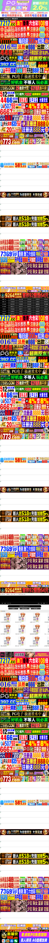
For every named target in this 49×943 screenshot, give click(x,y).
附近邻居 (12, 304)
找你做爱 (29, 304)
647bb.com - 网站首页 (11, 19)
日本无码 (29, 299)
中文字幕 (21, 301)
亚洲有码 (38, 299)
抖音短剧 (12, 309)
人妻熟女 (38, 301)
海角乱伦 (29, 311)
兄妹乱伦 (21, 313)
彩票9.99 (38, 306)
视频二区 (4, 301)
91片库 (37, 309)
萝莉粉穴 (46, 311)
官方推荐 (4, 306)
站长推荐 (4, 304)
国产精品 (12, 299)
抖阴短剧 (46, 313)
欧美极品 (46, 299)
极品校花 (38, 313)
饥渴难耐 (21, 304)
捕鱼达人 (12, 306)
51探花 (29, 309)
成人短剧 (29, 313)
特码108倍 (24, 608)
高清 (38, 603)
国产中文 (12, 313)
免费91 (20, 311)
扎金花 (46, 306)
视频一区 (4, 299)
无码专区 (4, 311)
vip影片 (13, 608)
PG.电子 (36, 608)
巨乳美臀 (29, 301)
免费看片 (12, 311)
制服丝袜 (46, 301)
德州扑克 (29, 306)
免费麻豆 (38, 311)
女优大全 (46, 309)
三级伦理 (12, 301)
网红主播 (21, 299)
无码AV (4, 309)
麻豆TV (20, 309)
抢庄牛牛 (21, 306)
